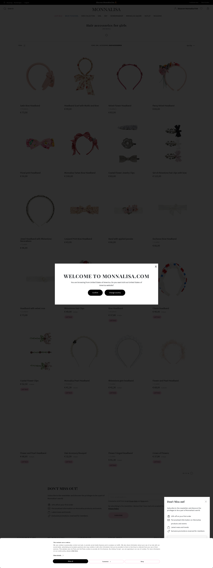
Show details (57, 555)
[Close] (206, 501)
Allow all (70, 561)
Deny (142, 561)
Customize (105, 561)
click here (74, 551)
